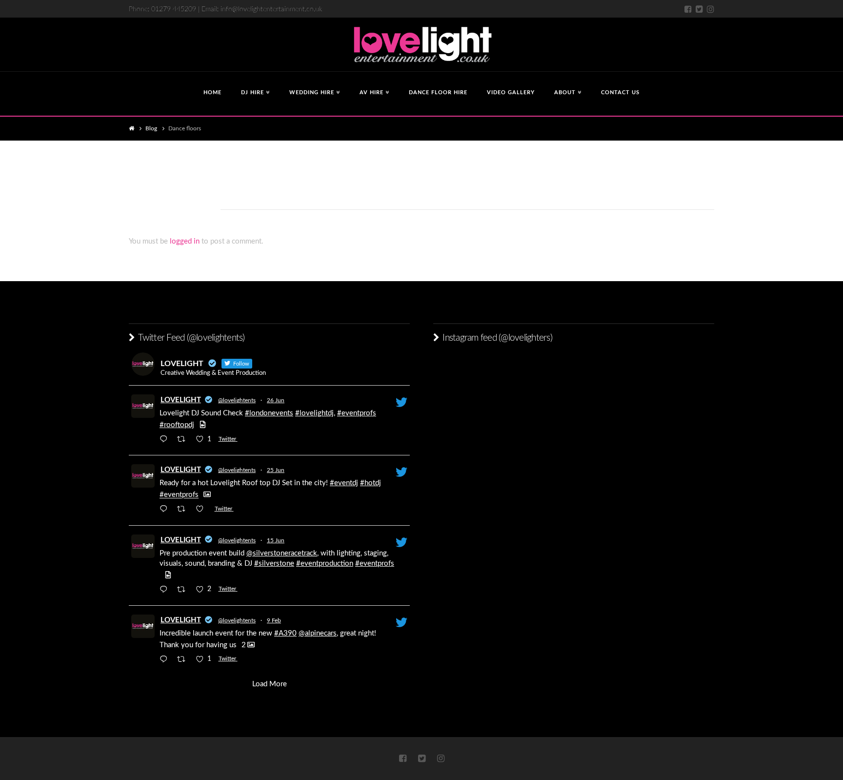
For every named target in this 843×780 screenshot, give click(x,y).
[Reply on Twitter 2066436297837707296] (166, 590)
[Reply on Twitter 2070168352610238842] (166, 510)
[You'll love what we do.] (421, 44)
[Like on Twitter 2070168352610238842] (202, 510)
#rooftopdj (177, 425)
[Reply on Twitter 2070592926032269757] (166, 440)
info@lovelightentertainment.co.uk (271, 9)
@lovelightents (237, 400)
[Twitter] (699, 9)
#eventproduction (324, 563)
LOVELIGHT (181, 400)
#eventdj (344, 483)
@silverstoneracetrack (281, 553)
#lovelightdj (314, 413)
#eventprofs (356, 413)
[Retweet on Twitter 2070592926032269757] (184, 440)
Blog (151, 128)
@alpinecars (318, 633)
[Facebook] (688, 9)
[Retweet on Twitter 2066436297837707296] (184, 590)
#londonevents (269, 413)
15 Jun (275, 540)
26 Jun (275, 400)
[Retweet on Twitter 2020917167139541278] (184, 660)
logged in (185, 241)
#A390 (285, 633)
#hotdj (370, 483)
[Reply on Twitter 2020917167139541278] (166, 660)
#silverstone (274, 563)
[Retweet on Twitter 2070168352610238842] (184, 510)
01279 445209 (173, 9)
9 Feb (274, 620)
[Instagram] (710, 9)
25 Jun (275, 470)
